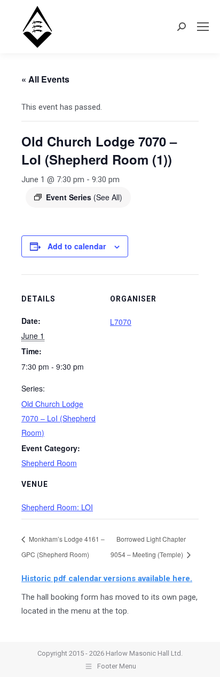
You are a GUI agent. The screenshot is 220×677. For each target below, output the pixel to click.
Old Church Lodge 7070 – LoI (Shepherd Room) (58, 418)
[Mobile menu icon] (203, 26)
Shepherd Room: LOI (57, 507)
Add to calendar (77, 246)
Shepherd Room (49, 463)
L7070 (120, 321)
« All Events (45, 79)
